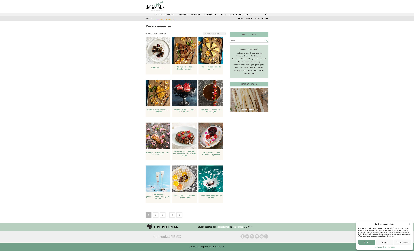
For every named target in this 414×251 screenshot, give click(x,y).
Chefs (222, 14)
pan (252, 65)
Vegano (261, 70)
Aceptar (366, 242)
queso (236, 67)
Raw (241, 67)
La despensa (209, 14)
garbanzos (255, 59)
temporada (238, 226)
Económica (257, 56)
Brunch (252, 53)
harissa (247, 62)
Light (259, 62)
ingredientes (223, 226)
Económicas (236, 59)
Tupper (249, 70)
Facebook (265, 18)
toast (244, 70)
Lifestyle (182, 14)
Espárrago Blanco (249, 109)
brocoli (246, 53)
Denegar (385, 242)
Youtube (241, 18)
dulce (251, 56)
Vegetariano (246, 73)
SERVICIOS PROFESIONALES (241, 14)
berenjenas (239, 53)
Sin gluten (260, 67)
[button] (410, 224)
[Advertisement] (248, 130)
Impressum (391, 247)
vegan (255, 70)
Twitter (257, 18)
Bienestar (195, 14)
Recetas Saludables (164, 14)
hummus (253, 62)
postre (262, 65)
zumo (253, 73)
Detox (246, 56)
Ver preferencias (402, 242)
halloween (240, 62)
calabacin (259, 53)
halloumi (263, 59)
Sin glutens (238, 70)
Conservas (239, 56)
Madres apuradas (239, 65)
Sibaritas (252, 67)
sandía (246, 67)
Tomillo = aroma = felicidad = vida (164, 19)
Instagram (249, 18)
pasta (257, 65)
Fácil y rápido (245, 59)
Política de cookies (380, 247)
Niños (248, 65)
